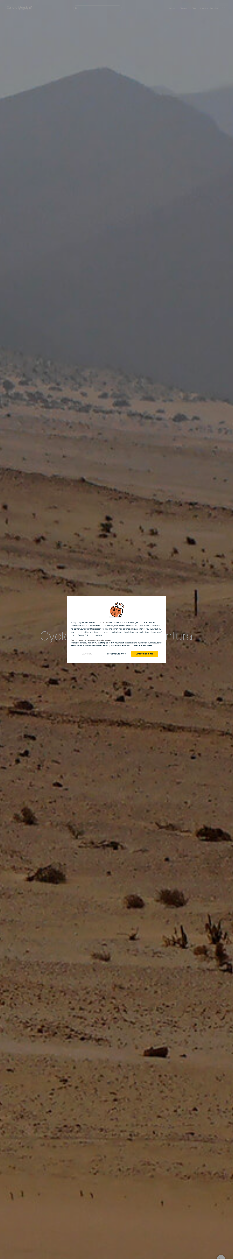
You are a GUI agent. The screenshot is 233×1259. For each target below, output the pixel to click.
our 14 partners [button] (102, 623)
